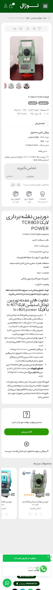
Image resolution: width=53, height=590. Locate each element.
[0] (11, 6)
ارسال (32, 28)
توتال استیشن (36, 18)
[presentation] (9, 58)
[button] (45, 6)
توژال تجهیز (37, 382)
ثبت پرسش (25, 432)
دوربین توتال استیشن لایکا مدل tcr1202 (35, 503)
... (43, 151)
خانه (44, 18)
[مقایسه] (36, 514)
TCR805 (32, 157)
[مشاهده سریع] (41, 514)
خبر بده (26, 28)
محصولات (17, 110)
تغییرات (13, 28)
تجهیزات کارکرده (33, 110)
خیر (13, 185)
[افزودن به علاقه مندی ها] (30, 514)
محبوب (39, 28)
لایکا (27, 18)
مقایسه (20, 28)
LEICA (25, 157)
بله (19, 185)
